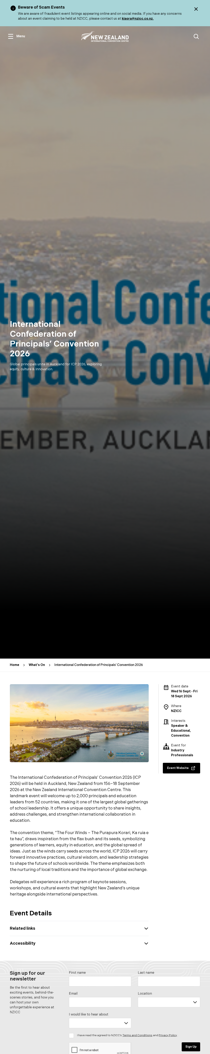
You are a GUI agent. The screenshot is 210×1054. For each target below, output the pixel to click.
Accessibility (22, 943)
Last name (146, 973)
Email (73, 994)
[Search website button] (196, 36)
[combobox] (169, 1002)
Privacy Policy (168, 1035)
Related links (22, 928)
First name (77, 973)
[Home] (105, 36)
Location (145, 994)
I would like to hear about (88, 1015)
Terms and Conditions (137, 1035)
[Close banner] (196, 9)
